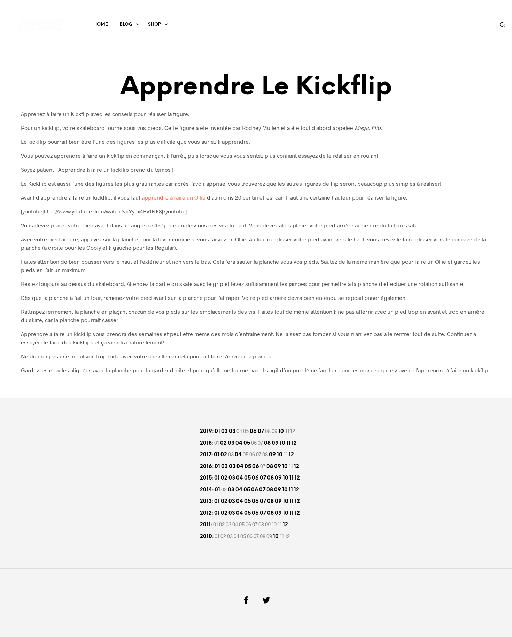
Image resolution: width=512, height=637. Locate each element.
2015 (206, 478)
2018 (206, 443)
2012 (206, 513)
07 (261, 431)
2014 (206, 490)
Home (100, 24)
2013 (206, 501)
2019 (206, 431)
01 (217, 431)
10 (281, 431)
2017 (205, 455)
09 (275, 443)
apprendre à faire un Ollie (173, 197)
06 (253, 431)
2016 (206, 466)
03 (232, 431)
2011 (205, 525)
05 (246, 443)
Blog (125, 24)
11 (287, 431)
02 (224, 431)
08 (267, 443)
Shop (154, 24)
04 (238, 443)
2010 (206, 536)
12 (294, 443)
